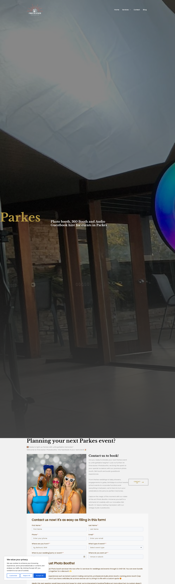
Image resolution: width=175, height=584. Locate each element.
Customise (13, 576)
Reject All (26, 576)
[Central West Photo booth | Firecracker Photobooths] (35, 10)
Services (125, 10)
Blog (145, 10)
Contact (137, 10)
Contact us (137, 482)
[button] (130, 9)
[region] (26, 568)
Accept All (39, 576)
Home (116, 10)
